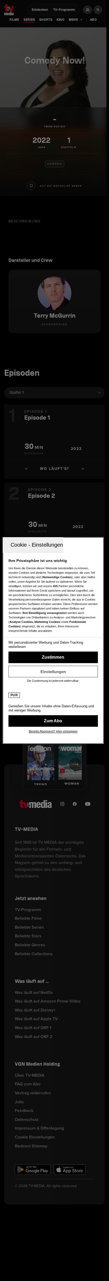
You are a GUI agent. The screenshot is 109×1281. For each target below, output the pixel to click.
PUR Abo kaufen (53, 721)
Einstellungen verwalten (53, 671)
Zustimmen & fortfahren (53, 657)
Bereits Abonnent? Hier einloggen (53, 731)
